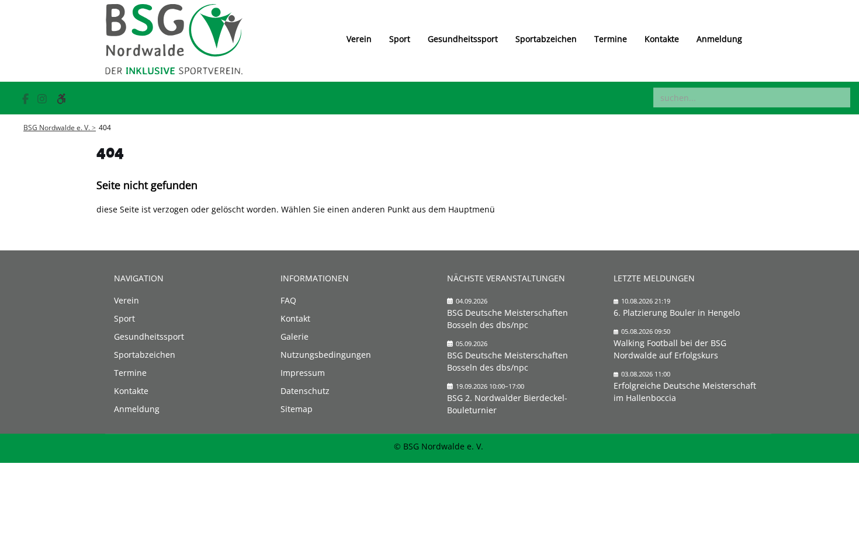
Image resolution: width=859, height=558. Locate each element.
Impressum (302, 372)
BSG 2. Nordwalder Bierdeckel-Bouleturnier (507, 404)
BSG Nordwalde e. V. (56, 127)
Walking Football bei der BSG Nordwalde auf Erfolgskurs (670, 349)
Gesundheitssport (463, 38)
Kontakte (662, 38)
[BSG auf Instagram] (43, 99)
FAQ (288, 300)
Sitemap (296, 408)
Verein (359, 38)
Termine (610, 38)
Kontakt (295, 318)
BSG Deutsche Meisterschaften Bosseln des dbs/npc (507, 318)
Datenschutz (305, 390)
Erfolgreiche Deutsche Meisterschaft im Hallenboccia (685, 391)
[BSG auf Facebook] (26, 99)
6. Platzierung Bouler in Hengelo (677, 312)
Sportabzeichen (546, 38)
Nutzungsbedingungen (325, 354)
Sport (399, 38)
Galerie (294, 336)
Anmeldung (719, 38)
